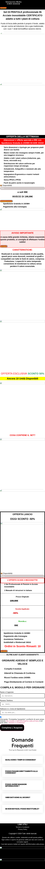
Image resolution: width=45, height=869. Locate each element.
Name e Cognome (7, 692)
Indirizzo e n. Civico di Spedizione (12, 709)
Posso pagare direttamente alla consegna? (21, 772)
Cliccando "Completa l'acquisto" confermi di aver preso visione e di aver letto (22, 720)
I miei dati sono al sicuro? (17, 797)
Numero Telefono (6, 700)
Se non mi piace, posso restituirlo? (22, 809)
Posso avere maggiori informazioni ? (16, 785)
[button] (22, 760)
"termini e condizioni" (16, 723)
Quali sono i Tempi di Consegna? (20, 760)
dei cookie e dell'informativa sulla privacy (23, 721)
